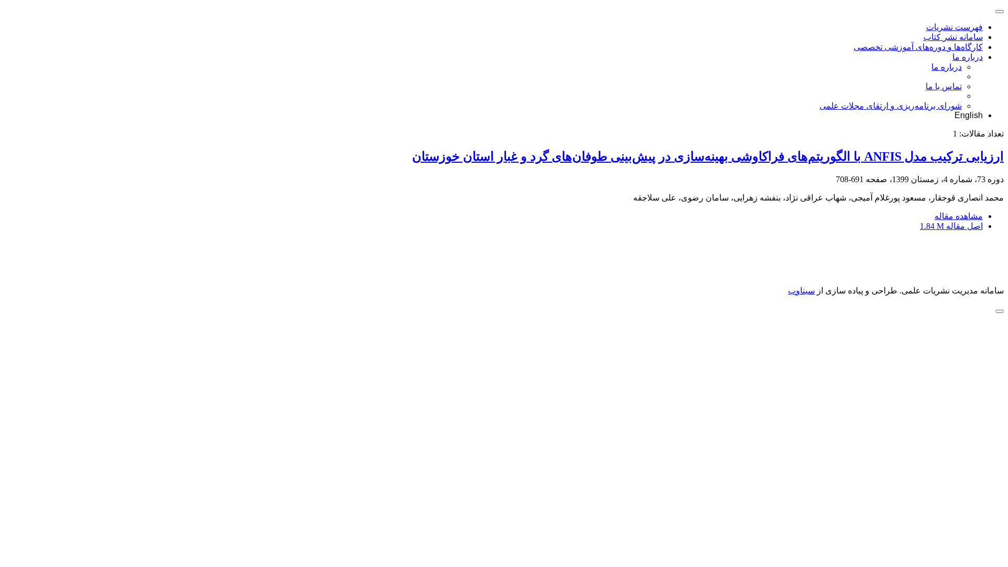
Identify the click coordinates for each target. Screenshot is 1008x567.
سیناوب (801, 290)
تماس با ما (944, 86)
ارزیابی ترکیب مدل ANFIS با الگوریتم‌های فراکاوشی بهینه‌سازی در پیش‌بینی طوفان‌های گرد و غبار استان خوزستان (708, 156)
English (968, 115)
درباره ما (967, 56)
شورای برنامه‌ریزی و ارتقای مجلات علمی (891, 105)
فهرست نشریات (954, 27)
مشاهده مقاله (958, 216)
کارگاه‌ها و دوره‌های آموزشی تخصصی (918, 47)
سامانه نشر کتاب (953, 37)
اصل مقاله (951, 226)
